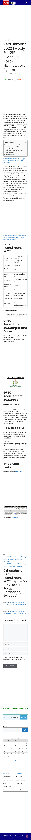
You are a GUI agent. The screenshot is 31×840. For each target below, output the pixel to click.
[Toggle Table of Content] (24, 142)
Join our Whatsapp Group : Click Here (15, 708)
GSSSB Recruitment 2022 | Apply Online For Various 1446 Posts (14, 612)
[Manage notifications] (27, 836)
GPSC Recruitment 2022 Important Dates (13, 148)
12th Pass (19, 773)
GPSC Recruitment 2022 (12, 145)
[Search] (25, 730)
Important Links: (10, 154)
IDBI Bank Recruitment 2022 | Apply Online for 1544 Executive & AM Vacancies (14, 160)
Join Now (23, 717)
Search (5, 726)
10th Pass (6, 773)
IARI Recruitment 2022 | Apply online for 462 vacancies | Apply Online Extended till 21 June (14, 237)
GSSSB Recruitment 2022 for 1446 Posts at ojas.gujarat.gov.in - (15, 603)
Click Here (18, 471)
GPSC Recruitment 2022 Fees (14, 151)
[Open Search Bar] (22, 2)
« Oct (15, 761)
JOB (7, 555)
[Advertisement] (15, 21)
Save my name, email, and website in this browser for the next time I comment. (15, 659)
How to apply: (10, 152)
